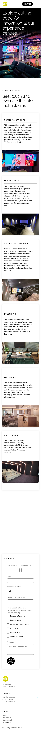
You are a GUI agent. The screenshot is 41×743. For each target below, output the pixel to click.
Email (10, 576)
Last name (26, 566)
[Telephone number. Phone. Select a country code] (11, 591)
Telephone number (14, 587)
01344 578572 (8, 699)
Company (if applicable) (16, 597)
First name (12, 566)
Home (5, 715)
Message (10, 642)
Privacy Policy (7, 684)
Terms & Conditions (9, 686)
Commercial (7, 720)
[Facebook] (37, 698)
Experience (7, 722)
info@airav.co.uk (9, 697)
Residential (7, 718)
